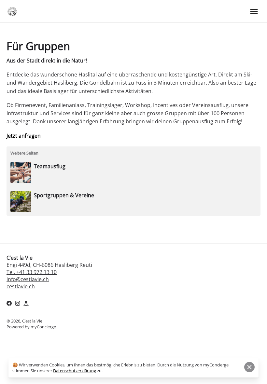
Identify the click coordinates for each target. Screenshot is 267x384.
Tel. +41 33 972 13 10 (32, 272)
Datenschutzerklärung (74, 371)
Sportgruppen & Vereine (64, 195)
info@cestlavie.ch (28, 279)
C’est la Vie (32, 321)
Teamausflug (49, 166)
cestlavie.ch (21, 286)
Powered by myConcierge (31, 327)
